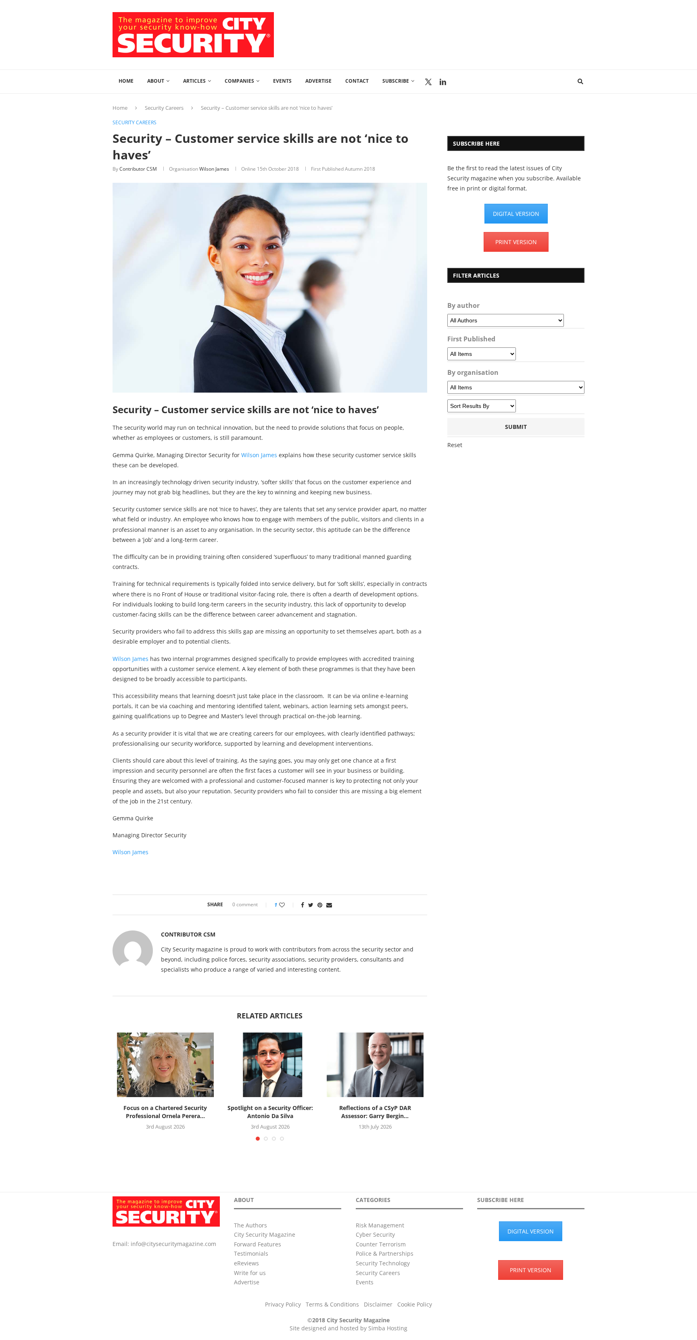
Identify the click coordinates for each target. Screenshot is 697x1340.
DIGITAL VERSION (516, 213)
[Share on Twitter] (310, 905)
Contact (357, 80)
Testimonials (251, 1253)
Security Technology (383, 1263)
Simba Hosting (387, 1328)
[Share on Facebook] (302, 905)
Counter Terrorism (381, 1244)
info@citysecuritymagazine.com (173, 1244)
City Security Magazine (264, 1234)
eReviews (246, 1263)
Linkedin (442, 82)
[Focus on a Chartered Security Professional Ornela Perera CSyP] (165, 1065)
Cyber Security (375, 1234)
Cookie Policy (414, 1304)
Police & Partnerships (384, 1253)
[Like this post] (287, 905)
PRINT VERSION (516, 242)
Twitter (428, 82)
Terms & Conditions (332, 1304)
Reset (454, 445)
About (155, 80)
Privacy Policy (283, 1304)
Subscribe (395, 80)
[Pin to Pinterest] (319, 905)
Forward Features (257, 1244)
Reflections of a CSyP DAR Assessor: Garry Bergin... (375, 1112)
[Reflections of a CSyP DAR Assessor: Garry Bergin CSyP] (375, 1065)
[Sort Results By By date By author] (481, 405)
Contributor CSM (138, 168)
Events (282, 80)
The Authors (250, 1225)
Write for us (250, 1273)
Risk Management (380, 1225)
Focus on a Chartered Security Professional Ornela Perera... (165, 1112)
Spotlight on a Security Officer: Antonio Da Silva (270, 1112)
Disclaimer (378, 1304)
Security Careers (164, 107)
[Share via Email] (329, 905)
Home (126, 80)
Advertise (318, 80)
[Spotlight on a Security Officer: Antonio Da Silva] (270, 1065)
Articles (194, 80)
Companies (239, 80)
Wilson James (214, 168)
